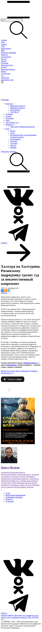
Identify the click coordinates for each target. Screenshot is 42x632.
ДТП (3, 46)
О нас (8, 493)
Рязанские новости (17, 106)
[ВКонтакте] (2, 290)
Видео (12, 131)
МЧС (3, 51)
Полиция (4, 63)
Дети (3, 42)
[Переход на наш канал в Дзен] (12, 381)
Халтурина (11, 371)
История (13, 141)
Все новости (15, 110)
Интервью (10, 118)
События (9, 114)
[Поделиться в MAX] (4, 293)
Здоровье (14, 143)
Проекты (9, 125)
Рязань (3, 71)
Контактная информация (15, 495)
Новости (4, 55)
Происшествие (7, 65)
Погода (4, 59)
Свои (12, 133)
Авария (4, 40)
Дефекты (34, 371)
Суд (2, 76)
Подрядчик (5, 373)
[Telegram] (8, 290)
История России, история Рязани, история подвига (23, 136)
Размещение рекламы (14, 497)
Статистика (5, 73)
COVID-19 (14, 112)
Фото (8, 120)
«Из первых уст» (12, 122)
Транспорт (5, 78)
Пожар (3, 61)
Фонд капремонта (23, 371)
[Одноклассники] (5, 290)
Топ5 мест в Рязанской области (22, 127)
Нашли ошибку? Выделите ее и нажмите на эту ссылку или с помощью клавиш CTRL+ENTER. (20, 616)
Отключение (6, 57)
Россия (3, 67)
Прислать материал (8, 151)
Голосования (15, 139)
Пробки (13, 148)
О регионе (10, 501)
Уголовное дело (7, 80)
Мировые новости (17, 108)
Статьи (8, 116)
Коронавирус (6, 48)
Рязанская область (8, 69)
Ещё (7, 129)
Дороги (4, 44)
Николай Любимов (8, 53)
